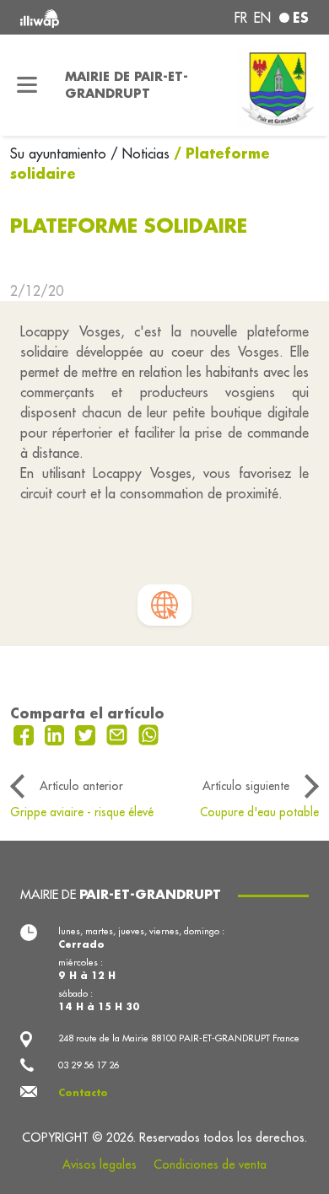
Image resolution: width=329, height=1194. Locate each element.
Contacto (83, 1093)
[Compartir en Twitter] (87, 733)
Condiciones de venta (210, 1164)
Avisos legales (99, 1164)
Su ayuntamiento (60, 153)
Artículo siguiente (245, 785)
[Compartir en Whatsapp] (149, 733)
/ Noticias (140, 153)
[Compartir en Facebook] (25, 733)
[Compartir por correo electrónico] (119, 733)
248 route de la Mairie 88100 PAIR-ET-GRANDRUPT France (178, 1038)
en (262, 17)
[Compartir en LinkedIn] (57, 733)
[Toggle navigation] (27, 85)
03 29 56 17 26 (88, 1065)
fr (241, 17)
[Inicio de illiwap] (74, 17)
